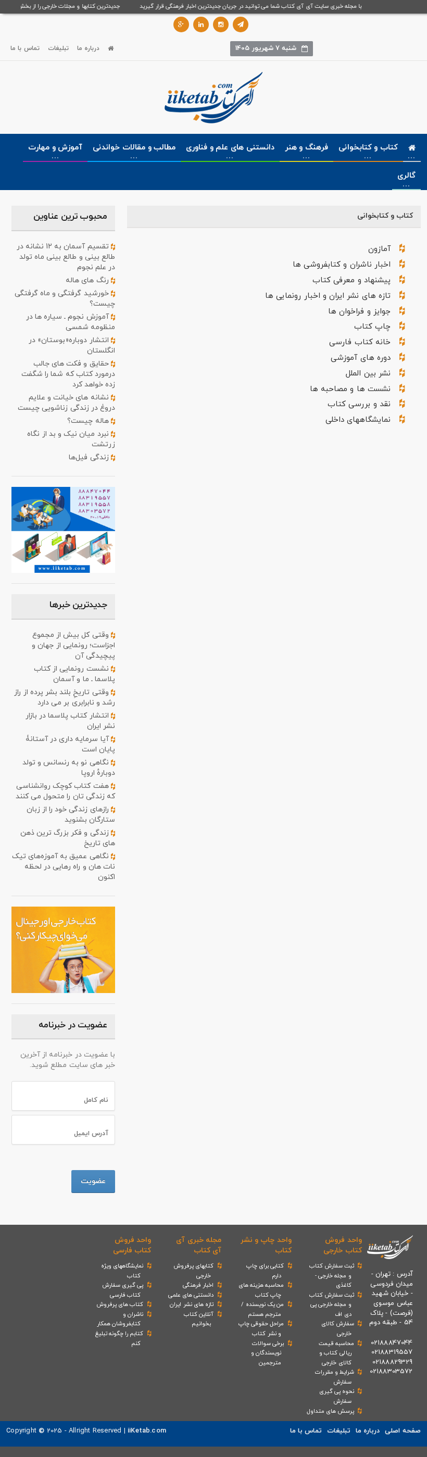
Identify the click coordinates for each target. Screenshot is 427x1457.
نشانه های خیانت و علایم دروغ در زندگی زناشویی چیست (66, 403)
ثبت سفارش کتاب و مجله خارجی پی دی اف (331, 1304)
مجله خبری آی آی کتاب (198, 1245)
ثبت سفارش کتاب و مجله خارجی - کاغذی (331, 1275)
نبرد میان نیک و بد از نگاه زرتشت (71, 439)
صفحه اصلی (402, 1431)
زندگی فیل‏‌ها (89, 457)
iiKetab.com (147, 1431)
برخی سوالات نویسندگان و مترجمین (267, 1353)
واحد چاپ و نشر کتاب (266, 1245)
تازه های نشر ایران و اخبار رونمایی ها (328, 296)
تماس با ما (24, 48)
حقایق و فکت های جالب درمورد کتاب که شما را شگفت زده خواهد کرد (68, 374)
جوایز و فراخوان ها (359, 311)
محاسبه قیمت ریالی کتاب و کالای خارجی (336, 1353)
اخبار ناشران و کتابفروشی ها (342, 264)
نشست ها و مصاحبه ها (350, 389)
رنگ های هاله (88, 280)
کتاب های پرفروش (119, 1304)
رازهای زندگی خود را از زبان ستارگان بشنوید (71, 815)
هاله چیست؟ (88, 421)
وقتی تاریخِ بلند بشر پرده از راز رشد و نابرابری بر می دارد (64, 697)
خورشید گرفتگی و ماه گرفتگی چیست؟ (65, 298)
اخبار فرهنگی (198, 1285)
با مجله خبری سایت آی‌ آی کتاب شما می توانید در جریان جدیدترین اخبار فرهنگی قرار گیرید (257, 6)
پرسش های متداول (330, 1411)
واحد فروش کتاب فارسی (132, 1245)
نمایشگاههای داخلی (358, 420)
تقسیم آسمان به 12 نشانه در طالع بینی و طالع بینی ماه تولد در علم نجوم (66, 257)
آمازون (379, 249)
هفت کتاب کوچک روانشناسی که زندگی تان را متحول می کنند (65, 791)
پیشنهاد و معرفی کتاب (351, 280)
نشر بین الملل (368, 373)
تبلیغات (58, 48)
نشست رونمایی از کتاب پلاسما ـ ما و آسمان (74, 674)
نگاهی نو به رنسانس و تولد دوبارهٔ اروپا (68, 768)
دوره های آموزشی (360, 358)
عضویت (93, 1181)
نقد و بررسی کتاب (359, 404)
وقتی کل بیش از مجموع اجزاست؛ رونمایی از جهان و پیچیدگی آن (73, 645)
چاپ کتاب (372, 326)
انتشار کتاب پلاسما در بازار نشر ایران (70, 721)
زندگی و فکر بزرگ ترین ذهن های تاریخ (67, 838)
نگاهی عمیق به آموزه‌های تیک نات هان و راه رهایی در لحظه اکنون (63, 866)
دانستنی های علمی (191, 1295)
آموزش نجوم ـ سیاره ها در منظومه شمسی (70, 322)
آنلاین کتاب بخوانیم (199, 1319)
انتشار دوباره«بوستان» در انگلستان (72, 345)
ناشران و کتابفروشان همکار (120, 1319)
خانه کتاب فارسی (359, 342)
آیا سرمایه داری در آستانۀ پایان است (70, 744)
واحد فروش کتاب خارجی (342, 1245)
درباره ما (88, 48)
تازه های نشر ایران (192, 1304)
